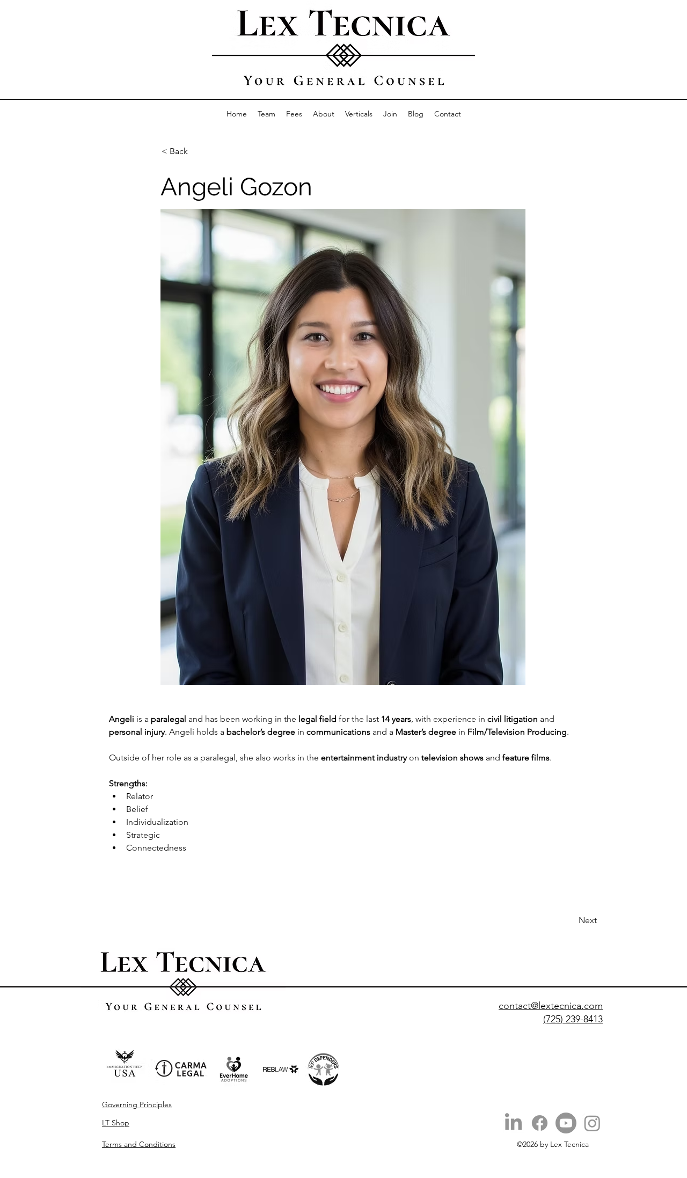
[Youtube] (566, 1123)
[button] (359, 114)
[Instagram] (592, 1123)
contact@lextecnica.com (551, 1006)
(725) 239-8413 (573, 1019)
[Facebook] (539, 1123)
